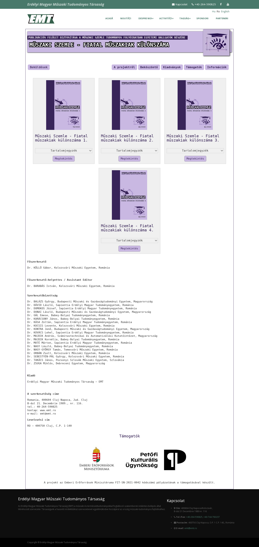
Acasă (109, 18)
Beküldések (39, 67)
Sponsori (202, 18)
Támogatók (194, 67)
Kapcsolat (181, 4)
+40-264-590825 (205, 4)
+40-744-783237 (212, 516)
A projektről (124, 67)
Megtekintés (63, 158)
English (225, 11)
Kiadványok (172, 67)
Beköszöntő (149, 67)
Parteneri (222, 18)
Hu (213, 11)
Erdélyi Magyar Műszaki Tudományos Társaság (65, 4)
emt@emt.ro (190, 528)
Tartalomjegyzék (64, 150)
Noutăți (125, 18)
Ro (218, 11)
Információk (217, 67)
